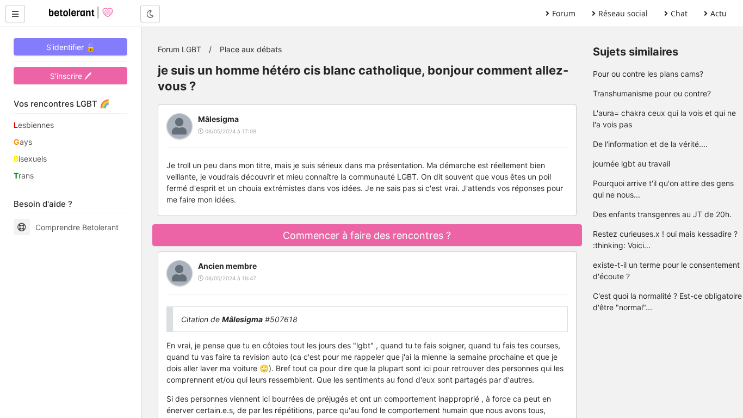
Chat (679, 13)
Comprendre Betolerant (77, 227)
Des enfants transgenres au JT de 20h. (662, 214)
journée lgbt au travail (631, 163)
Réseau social (623, 13)
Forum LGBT (179, 49)
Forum (563, 13)
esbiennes (34, 125)
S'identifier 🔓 (70, 47)
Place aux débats (251, 49)
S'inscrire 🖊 (70, 76)
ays (23, 141)
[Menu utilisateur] (15, 13)
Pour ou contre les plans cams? (648, 73)
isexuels (30, 158)
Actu (718, 13)
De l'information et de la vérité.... (650, 144)
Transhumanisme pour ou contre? (652, 93)
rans (24, 175)
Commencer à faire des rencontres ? (367, 235)
